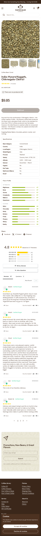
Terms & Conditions (28, 493)
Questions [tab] (19, 276)
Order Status (5, 506)
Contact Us (4, 502)
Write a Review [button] (21, 266)
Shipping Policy (26, 491)
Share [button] (6, 305)
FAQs (2, 504)
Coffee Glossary (6, 489)
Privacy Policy (26, 486)
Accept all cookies (20, 526)
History (24, 504)
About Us (25, 502)
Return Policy (26, 489)
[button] (38, 8)
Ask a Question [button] (21, 270)
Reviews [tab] (6, 276)
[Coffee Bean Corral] (20, 8)
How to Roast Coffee (7, 493)
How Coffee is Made (7, 491)
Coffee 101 (4, 486)
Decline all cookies (20, 531)
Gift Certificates (6, 509)
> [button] (26, 421)
